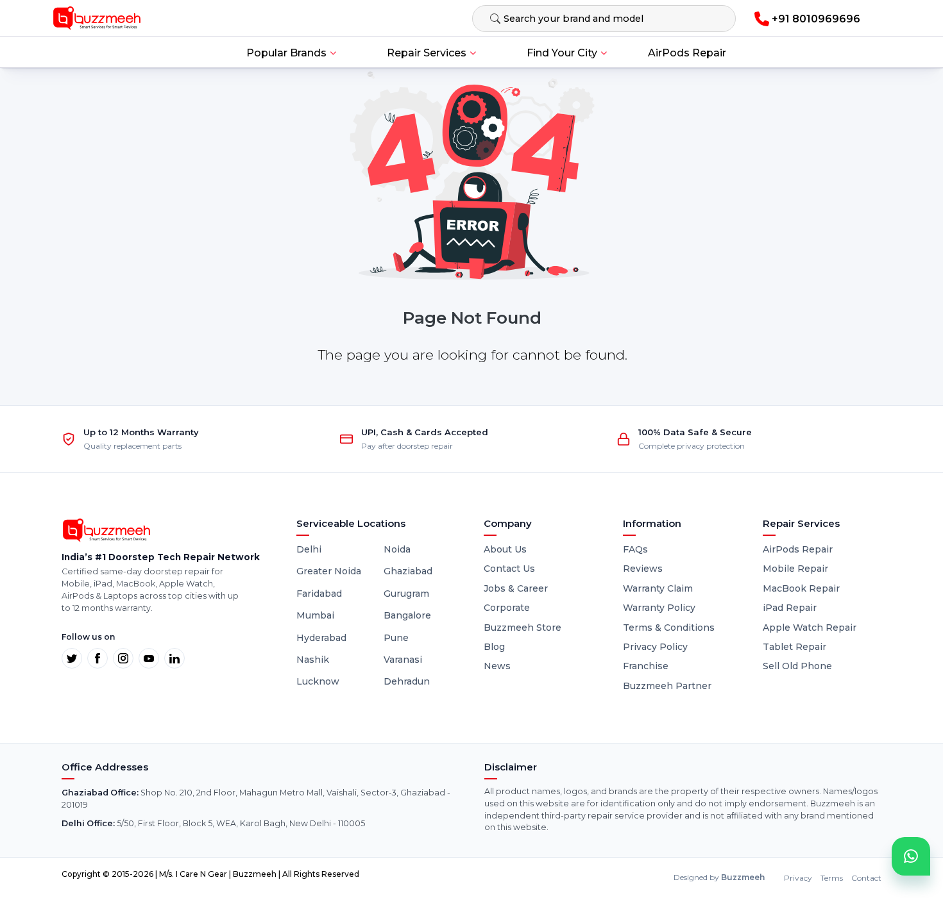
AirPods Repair (687, 53)
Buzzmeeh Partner (667, 686)
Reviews (643, 568)
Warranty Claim (658, 588)
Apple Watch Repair (809, 627)
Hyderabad (321, 638)
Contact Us (509, 568)
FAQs (635, 549)
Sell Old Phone (797, 666)
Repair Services (426, 53)
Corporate (507, 607)
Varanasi (403, 659)
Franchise (645, 666)
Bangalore (407, 615)
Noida (397, 549)
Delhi (308, 549)
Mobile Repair (795, 568)
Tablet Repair (794, 647)
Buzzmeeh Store (522, 627)
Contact (866, 878)
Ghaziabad (408, 571)
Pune (396, 638)
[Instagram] (123, 658)
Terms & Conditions (669, 627)
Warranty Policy (659, 607)
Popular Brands (286, 53)
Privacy (798, 878)
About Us (505, 549)
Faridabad (319, 593)
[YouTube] (149, 658)
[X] (72, 658)
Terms (831, 878)
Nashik (312, 659)
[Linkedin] (174, 658)
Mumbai (315, 615)
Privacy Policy (655, 647)
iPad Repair (790, 607)
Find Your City (562, 53)
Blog (494, 647)
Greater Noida (328, 571)
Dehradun (407, 681)
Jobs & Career (516, 588)
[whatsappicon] (911, 856)
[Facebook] (97, 658)
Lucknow (317, 681)
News (497, 666)
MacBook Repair (801, 588)
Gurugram (406, 593)
